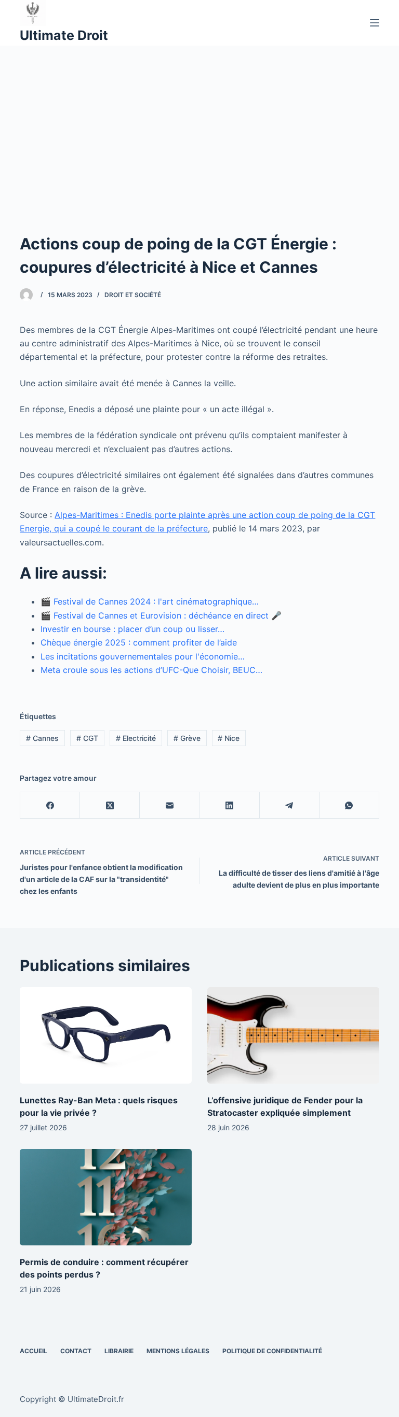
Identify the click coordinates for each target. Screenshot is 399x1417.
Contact (75, 1351)
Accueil (33, 1351)
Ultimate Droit (64, 35)
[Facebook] (50, 805)
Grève (187, 738)
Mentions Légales (178, 1351)
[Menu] (374, 22)
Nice (229, 738)
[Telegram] (290, 805)
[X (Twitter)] (110, 805)
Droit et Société (132, 295)
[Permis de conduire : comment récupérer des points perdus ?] (106, 1197)
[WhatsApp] (349, 805)
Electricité (136, 738)
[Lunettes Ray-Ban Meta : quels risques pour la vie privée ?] (106, 1035)
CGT (87, 738)
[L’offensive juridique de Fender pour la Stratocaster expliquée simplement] (293, 1035)
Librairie (119, 1351)
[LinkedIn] (230, 805)
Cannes (42, 738)
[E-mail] (170, 805)
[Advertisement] (199, 123)
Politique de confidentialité (272, 1351)
